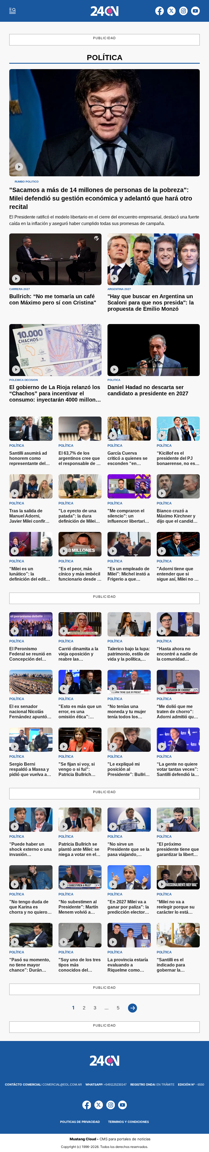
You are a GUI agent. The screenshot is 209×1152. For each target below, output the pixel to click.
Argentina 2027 (119, 289)
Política (113, 380)
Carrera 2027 (19, 289)
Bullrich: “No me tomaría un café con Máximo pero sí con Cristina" (52, 299)
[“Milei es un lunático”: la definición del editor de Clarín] (31, 544)
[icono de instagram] (183, 11)
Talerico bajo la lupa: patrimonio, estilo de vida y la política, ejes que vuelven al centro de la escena (128, 659)
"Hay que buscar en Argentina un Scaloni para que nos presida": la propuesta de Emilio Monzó (150, 302)
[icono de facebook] (159, 11)
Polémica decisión (23, 380)
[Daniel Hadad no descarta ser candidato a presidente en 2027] (153, 350)
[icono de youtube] (195, 11)
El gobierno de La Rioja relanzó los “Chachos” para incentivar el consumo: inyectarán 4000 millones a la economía (55, 396)
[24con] (104, 11)
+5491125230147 (106, 1084)
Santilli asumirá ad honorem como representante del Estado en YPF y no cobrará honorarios (29, 463)
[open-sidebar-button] (12, 11)
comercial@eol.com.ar (43, 1084)
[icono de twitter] (171, 11)
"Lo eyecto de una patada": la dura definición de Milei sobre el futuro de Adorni (77, 521)
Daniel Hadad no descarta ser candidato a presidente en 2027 (147, 390)
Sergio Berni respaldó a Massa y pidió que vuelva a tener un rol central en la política (29, 774)
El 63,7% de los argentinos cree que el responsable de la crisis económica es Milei (79, 463)
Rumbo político (27, 181)
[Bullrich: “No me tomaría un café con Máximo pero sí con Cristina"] (55, 259)
